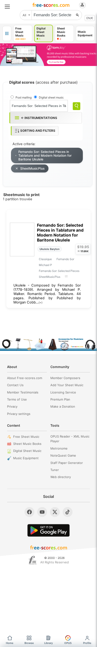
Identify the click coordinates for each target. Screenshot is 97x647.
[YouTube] (42, 512)
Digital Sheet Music (27, 451)
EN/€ (89, 18)
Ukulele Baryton (50, 249)
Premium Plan (60, 399)
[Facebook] (29, 512)
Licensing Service (63, 392)
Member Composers (65, 378)
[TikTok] (68, 512)
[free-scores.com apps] (6, 33)
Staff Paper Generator (66, 463)
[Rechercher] (77, 15)
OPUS (68, 643)
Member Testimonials (22, 392)
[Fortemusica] (32, 560)
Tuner (54, 470)
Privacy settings (18, 414)
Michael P (45, 265)
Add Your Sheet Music (66, 385)
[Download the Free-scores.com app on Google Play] (48, 530)
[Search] (76, 106)
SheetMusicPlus (32, 168)
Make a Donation (62, 406)
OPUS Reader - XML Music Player (69, 438)
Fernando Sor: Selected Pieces (59, 271)
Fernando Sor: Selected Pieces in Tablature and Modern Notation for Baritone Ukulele (45, 155)
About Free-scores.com (24, 378)
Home (9, 643)
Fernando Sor (65, 259)
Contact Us (15, 385)
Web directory (60, 477)
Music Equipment (26, 458)
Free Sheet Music (26, 436)
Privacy (12, 406)
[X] (55, 512)
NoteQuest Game (63, 455)
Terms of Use (17, 399)
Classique (45, 259)
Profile (87, 643)
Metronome (59, 448)
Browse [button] (29, 643)
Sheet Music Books (27, 444)
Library (48, 643)
